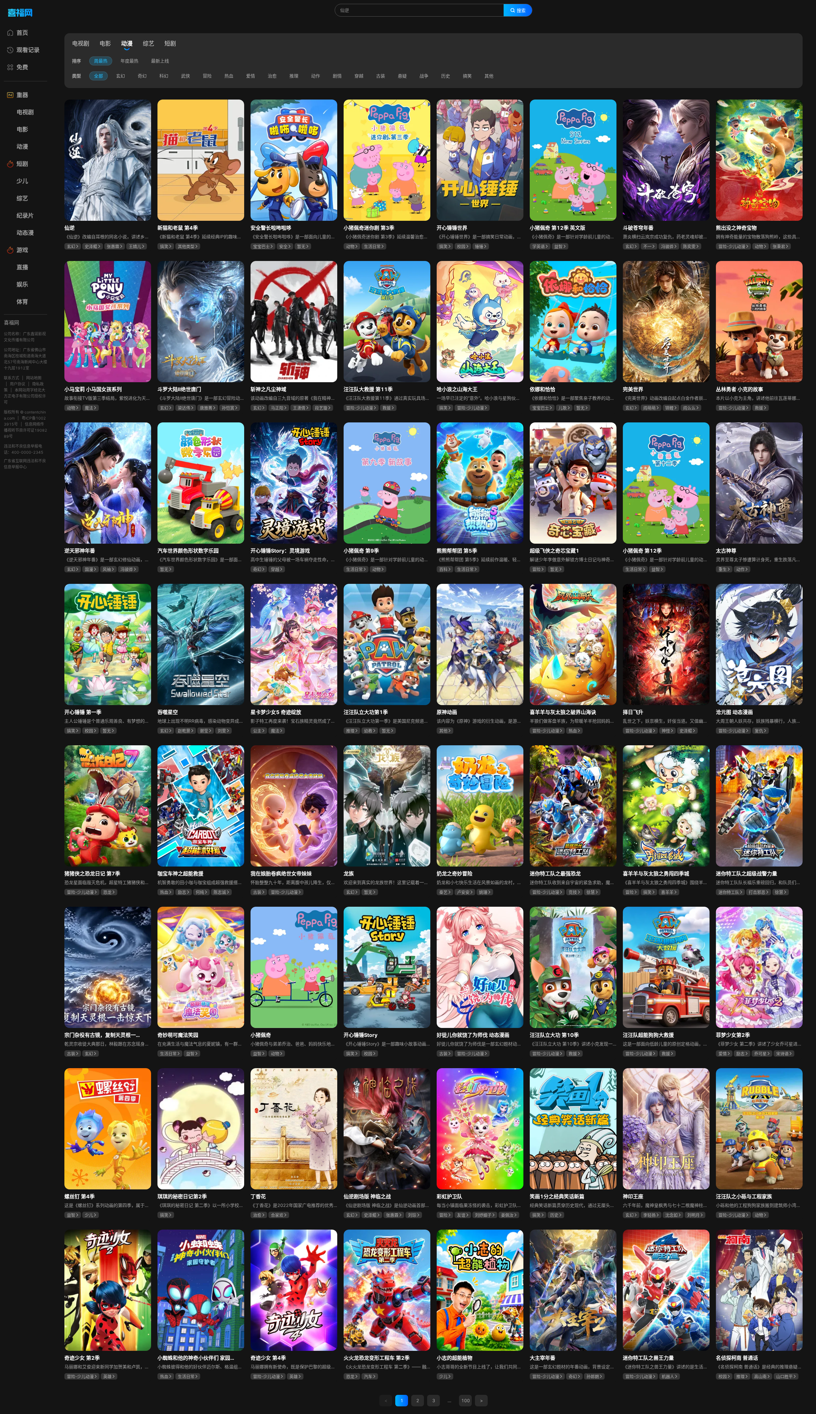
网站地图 (33, 378)
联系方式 (11, 378)
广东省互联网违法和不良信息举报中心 (25, 463)
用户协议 (17, 384)
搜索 (521, 10)
